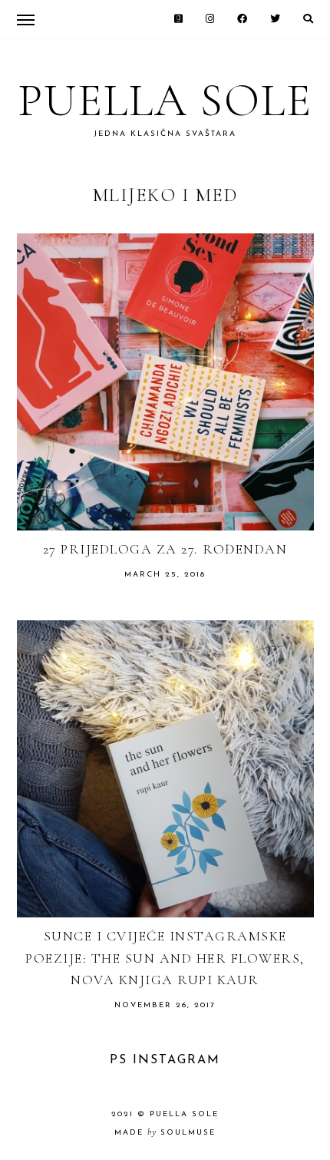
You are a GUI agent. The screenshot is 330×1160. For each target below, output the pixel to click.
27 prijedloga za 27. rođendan (165, 548)
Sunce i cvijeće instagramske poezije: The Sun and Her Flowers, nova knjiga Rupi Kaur (165, 958)
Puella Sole (165, 100)
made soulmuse (165, 1133)
